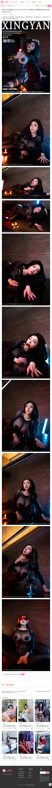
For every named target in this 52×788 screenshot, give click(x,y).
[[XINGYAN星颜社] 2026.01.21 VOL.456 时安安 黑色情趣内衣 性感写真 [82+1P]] (26, 742)
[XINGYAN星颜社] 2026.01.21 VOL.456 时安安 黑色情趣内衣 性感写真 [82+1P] (26, 757)
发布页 (39, 2)
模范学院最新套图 (21, 777)
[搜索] (41, 5)
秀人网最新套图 (21, 771)
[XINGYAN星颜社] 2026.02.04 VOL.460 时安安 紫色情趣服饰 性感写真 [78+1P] (9, 726)
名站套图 (22, 2)
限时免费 (34, 2)
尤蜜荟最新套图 (21, 775)
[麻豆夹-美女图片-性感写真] (4, 2)
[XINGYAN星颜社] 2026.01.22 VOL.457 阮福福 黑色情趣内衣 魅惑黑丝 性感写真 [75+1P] (9, 757)
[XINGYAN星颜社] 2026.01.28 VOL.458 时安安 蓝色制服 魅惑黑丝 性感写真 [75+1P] (42, 726)
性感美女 (30, 771)
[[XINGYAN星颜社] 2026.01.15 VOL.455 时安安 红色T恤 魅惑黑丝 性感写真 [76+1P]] (42, 742)
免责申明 (30, 784)
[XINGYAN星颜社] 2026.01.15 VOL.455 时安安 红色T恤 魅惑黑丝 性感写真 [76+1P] (42, 757)
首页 (11, 2)
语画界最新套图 (21, 773)
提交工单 (33, 784)
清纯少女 (30, 773)
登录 (23, 674)
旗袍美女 (30, 777)
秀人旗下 (16, 2)
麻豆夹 (27, 784)
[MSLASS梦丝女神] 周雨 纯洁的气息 (43, 691)
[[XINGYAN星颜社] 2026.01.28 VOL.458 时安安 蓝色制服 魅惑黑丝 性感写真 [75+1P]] (42, 710)
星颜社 (11, 14)
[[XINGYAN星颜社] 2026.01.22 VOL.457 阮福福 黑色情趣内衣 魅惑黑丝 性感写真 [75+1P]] (9, 742)
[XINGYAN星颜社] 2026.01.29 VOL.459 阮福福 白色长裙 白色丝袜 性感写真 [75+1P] (26, 726)
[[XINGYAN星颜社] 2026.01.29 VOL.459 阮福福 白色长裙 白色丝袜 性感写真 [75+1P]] (26, 710)
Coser (27, 2)
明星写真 (30, 775)
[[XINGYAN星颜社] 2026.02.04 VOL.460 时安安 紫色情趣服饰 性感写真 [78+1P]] (9, 710)
